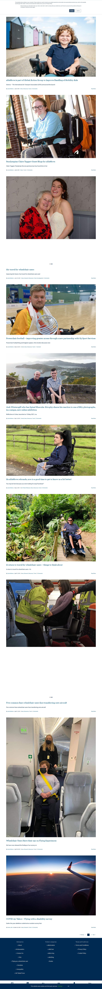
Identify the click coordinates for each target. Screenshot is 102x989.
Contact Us (20, 953)
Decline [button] (78, 10)
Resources (25, 88)
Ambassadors (20, 949)
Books (51, 961)
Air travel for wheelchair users (20, 270)
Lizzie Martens (10, 88)
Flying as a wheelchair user (20, 961)
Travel (29, 88)
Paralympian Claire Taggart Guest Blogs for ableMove (30, 162)
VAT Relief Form (20, 973)
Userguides (20, 969)
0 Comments (34, 88)
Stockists (20, 965)
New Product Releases (25, 487)
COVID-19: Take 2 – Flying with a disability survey (29, 919)
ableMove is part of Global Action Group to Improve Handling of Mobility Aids (42, 80)
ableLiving (51, 953)
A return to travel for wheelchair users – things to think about (34, 565)
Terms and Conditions (82, 945)
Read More (93, 88)
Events (22, 346)
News (22, 88)
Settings (60, 986)
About (20, 945)
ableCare (51, 949)
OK (68, 986)
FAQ (20, 957)
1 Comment (38, 346)
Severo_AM (9, 927)
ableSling (51, 957)
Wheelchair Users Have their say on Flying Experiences (31, 841)
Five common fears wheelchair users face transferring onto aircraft (36, 703)
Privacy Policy (82, 949)
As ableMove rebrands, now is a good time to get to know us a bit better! (39, 479)
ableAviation (51, 945)
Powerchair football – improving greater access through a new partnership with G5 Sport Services (51, 338)
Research (26, 278)
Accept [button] (71, 10)
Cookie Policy (82, 953)
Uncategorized (40, 278)
